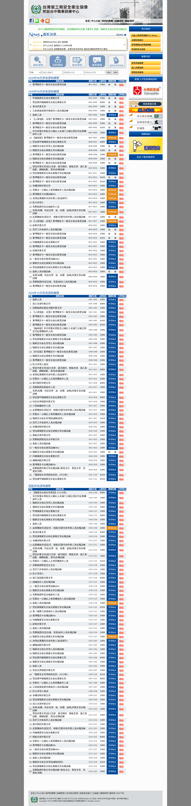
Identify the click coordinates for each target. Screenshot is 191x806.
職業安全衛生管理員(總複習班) (48, 762)
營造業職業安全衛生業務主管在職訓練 (52, 173)
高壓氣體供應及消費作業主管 (47, 308)
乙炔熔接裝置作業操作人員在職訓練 (50, 110)
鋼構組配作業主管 (41, 460)
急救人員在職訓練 (41, 271)
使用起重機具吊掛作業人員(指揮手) (50, 198)
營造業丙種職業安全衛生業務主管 (49, 102)
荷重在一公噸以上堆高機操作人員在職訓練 (54, 190)
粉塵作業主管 (39, 250)
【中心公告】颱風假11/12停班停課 (52, 45)
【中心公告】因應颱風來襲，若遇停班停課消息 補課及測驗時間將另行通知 (70, 48)
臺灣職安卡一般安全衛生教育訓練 (49, 84)
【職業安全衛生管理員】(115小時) (49, 492)
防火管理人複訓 (40, 364)
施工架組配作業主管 (43, 578)
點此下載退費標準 (146, 157)
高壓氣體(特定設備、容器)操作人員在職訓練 (54, 282)
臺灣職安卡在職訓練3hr (44, 194)
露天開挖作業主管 (41, 383)
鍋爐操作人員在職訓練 (44, 582)
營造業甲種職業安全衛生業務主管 (49, 142)
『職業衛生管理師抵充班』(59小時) (50, 475)
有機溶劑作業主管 (41, 185)
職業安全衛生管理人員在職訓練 (48, 146)
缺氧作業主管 (39, 225)
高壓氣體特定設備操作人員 (46, 206)
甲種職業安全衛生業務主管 (46, 98)
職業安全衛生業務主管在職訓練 (48, 150)
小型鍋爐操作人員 (41, 406)
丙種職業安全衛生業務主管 (46, 242)
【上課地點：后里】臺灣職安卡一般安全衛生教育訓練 (59, 119)
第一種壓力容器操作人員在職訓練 (49, 611)
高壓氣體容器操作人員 (44, 387)
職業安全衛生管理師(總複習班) (48, 418)
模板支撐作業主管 (41, 435)
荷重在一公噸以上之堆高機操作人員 (50, 379)
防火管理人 (38, 202)
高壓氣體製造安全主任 (44, 565)
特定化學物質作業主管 (44, 401)
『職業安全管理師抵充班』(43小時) (50, 674)
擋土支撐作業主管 (41, 303)
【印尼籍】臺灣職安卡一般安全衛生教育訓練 (55, 352)
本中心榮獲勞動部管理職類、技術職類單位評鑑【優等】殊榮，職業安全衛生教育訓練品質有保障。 (74, 29)
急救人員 (37, 115)
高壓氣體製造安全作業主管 (46, 439)
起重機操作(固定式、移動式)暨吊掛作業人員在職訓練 (59, 217)
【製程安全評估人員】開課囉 (50, 41)
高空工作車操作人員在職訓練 (47, 229)
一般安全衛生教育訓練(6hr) (46, 259)
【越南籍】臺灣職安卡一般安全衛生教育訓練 (55, 137)
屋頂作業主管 (39, 106)
